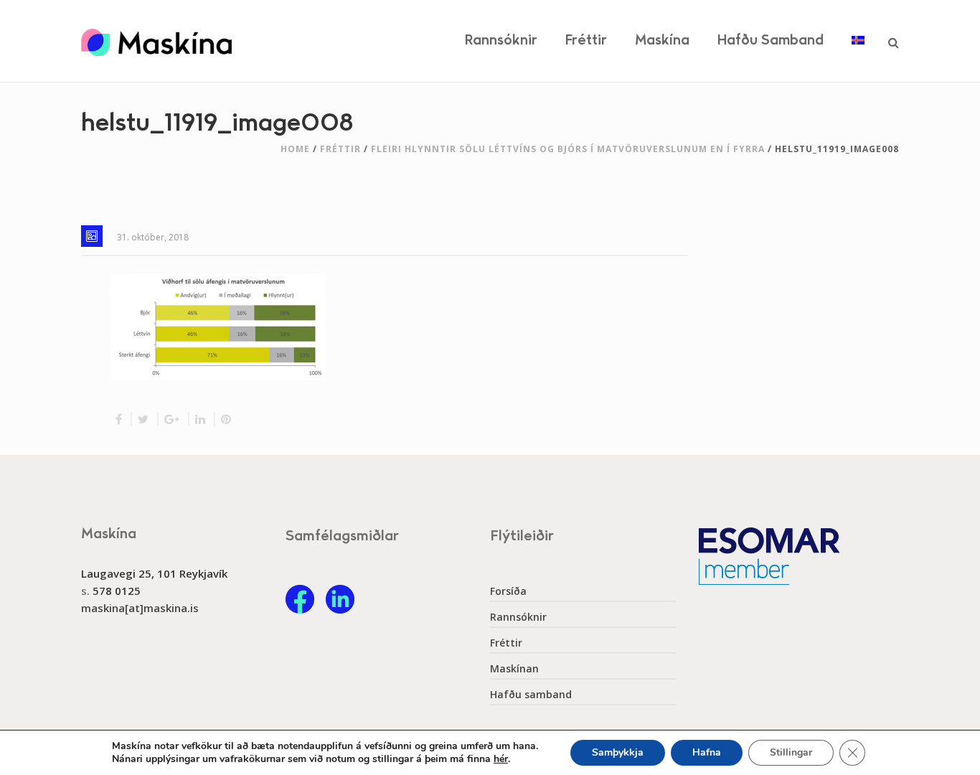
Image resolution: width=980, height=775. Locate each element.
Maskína (662, 40)
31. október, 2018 (153, 237)
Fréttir (586, 40)
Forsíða (508, 591)
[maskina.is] (156, 41)
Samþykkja (618, 752)
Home (295, 149)
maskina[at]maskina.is (140, 608)
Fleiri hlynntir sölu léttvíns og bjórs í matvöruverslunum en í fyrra (568, 149)
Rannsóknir (501, 40)
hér (501, 759)
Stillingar (791, 752)
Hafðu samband (770, 40)
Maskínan (514, 668)
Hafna (706, 752)
